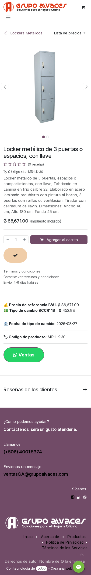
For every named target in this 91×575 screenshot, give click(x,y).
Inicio (28, 536)
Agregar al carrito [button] (61, 239)
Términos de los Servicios (65, 547)
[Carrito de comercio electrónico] (83, 7)
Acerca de (50, 536)
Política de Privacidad (65, 542)
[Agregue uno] (24, 240)
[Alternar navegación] (8, 17)
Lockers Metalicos (25, 33)
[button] (70, 33)
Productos (76, 536)
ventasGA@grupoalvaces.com (36, 474)
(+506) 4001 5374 (23, 452)
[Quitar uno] (8, 240)
